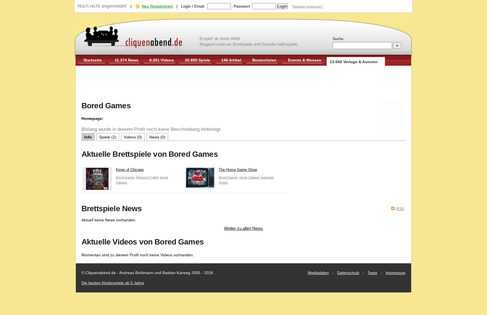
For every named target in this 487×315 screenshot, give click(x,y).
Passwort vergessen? (307, 6)
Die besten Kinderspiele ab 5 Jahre (112, 283)
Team (372, 272)
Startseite (92, 60)
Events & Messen (304, 60)
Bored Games (125, 177)
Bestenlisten (264, 60)
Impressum (396, 272)
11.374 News (126, 60)
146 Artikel (231, 60)
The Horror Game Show (238, 170)
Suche (338, 38)
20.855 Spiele (197, 60)
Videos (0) (133, 137)
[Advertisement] (243, 84)
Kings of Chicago (130, 170)
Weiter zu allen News (243, 228)
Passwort (242, 6)
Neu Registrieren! (157, 6)
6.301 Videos (161, 60)
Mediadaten (318, 272)
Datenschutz (348, 272)
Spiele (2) (107, 137)
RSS (400, 208)
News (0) (157, 137)
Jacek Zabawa (249, 177)
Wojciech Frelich (147, 177)
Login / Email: (193, 6)
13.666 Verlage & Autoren (354, 62)
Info (88, 137)
